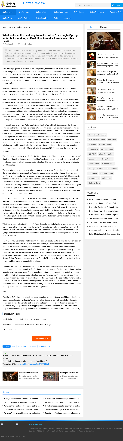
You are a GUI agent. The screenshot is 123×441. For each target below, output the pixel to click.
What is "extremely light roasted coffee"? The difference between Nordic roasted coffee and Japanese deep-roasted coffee (22, 402)
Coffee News (24, 12)
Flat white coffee (105, 144)
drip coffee (112, 140)
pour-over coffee (106, 173)
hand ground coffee (96, 168)
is (49, 346)
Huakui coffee (94, 164)
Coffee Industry (41, 12)
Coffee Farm (7, 18)
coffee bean (106, 178)
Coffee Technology (96, 12)
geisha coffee (94, 178)
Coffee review (7, 12)
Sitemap (75, 431)
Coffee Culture (24, 18)
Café (56, 18)
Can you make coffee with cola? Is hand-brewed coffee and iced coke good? (22, 399)
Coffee (6, 346)
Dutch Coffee (107, 159)
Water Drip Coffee (106, 154)
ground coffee (112, 168)
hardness (32, 346)
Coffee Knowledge (60, 12)
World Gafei (51, 431)
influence (42, 346)
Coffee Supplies (42, 18)
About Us (67, 18)
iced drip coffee (107, 149)
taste (13, 346)
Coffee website (94, 183)
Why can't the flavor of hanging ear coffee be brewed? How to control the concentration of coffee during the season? (22, 413)
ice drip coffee (94, 159)
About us (82, 431)
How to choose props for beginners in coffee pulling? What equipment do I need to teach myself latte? (63, 406)
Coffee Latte (93, 149)
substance (22, 346)
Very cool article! (41, 338)
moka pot (92, 144)
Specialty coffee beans (97, 135)
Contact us (90, 431)
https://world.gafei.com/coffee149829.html (32, 364)
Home (10, 27)
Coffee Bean (78, 12)
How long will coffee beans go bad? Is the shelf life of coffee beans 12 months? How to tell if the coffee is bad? (63, 399)
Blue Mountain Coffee (97, 140)
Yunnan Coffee (107, 164)
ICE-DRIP (92, 154)
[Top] (120, 394)
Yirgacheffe (93, 173)
